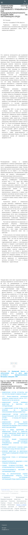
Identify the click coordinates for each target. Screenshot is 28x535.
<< (24, 3)
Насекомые (11, 505)
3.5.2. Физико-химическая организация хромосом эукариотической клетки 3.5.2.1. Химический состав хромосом (14, 398)
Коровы (3, 503)
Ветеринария (20, 497)
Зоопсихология (21, 501)
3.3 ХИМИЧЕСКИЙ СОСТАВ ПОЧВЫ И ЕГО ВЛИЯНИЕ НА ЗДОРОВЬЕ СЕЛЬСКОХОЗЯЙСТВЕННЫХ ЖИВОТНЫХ (14, 410)
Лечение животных (20, 503)
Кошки (10, 503)
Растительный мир (7, 508)
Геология (12, 501)
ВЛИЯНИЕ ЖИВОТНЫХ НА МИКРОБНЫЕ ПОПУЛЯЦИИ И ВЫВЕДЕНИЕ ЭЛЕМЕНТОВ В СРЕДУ (14, 453)
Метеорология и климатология (19, 489)
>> (26, 3)
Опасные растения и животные (13, 506)
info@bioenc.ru (5, 529)
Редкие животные (20, 508)
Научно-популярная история (10, 491)
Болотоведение (5, 489)
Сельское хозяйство (7, 510)
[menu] (2, 2)
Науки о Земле (21, 505)
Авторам (4, 527)
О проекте (4, 525)
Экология (23, 510)
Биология (7, 497)
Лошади (3, 505)
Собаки (16, 510)
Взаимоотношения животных (11, 499)
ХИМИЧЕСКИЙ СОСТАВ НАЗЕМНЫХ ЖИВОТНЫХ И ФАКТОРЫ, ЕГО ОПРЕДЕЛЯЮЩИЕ (14, 404)
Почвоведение (14, 493)
